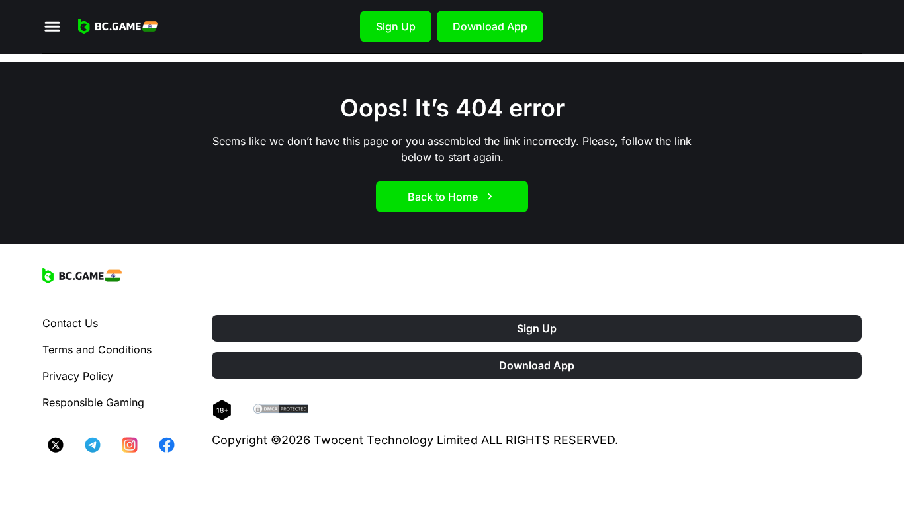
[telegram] (92, 445)
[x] (55, 445)
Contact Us (70, 323)
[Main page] (118, 26)
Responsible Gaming (93, 402)
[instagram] (129, 445)
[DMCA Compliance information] (281, 410)
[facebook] (167, 445)
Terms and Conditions (97, 349)
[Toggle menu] (52, 26)
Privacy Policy (77, 376)
